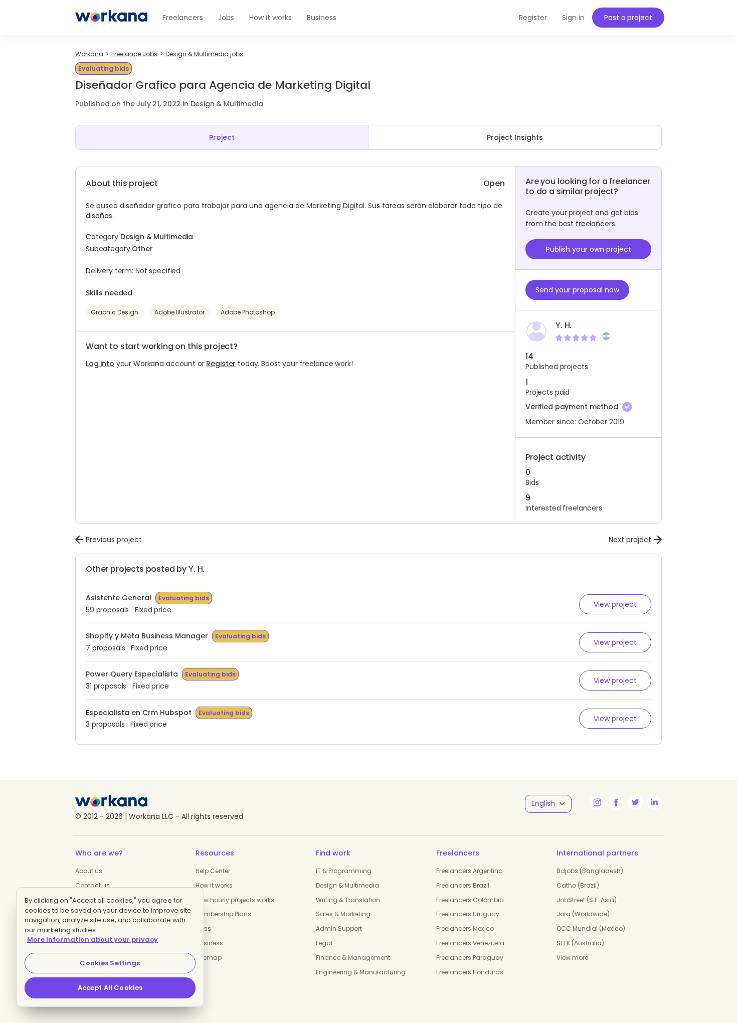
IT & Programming (344, 871)
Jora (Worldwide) (583, 914)
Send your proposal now (577, 290)
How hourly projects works (235, 900)
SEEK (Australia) (580, 943)
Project (222, 137)
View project (615, 604)
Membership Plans (223, 914)
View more (572, 957)
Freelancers (182, 18)
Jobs (226, 18)
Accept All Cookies (110, 987)
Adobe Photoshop (248, 312)
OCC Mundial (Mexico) (591, 928)
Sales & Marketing (343, 914)
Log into (100, 364)
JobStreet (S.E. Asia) (587, 900)
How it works (270, 18)
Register (221, 364)
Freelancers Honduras (469, 972)
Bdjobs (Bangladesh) (590, 871)
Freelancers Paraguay (469, 957)
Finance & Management (353, 957)
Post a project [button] (628, 18)
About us (88, 871)
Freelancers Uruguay (467, 914)
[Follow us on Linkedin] (654, 802)
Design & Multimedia (347, 885)
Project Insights (515, 137)
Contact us (92, 885)
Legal (324, 943)
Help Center (213, 871)
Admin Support (339, 928)
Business (321, 18)
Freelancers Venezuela (470, 943)
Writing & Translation (348, 900)
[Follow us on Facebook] (616, 802)
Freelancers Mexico (465, 928)
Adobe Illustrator (179, 312)
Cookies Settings (110, 963)
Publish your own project (588, 249)
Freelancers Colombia (470, 900)
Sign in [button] (573, 18)
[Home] (111, 17)
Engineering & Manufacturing (361, 972)
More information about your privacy (92, 939)
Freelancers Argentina (469, 871)
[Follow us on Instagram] (597, 802)
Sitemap (209, 957)
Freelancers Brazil (462, 885)
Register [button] (533, 18)
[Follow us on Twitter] (635, 802)
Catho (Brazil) (578, 885)
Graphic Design (114, 312)
